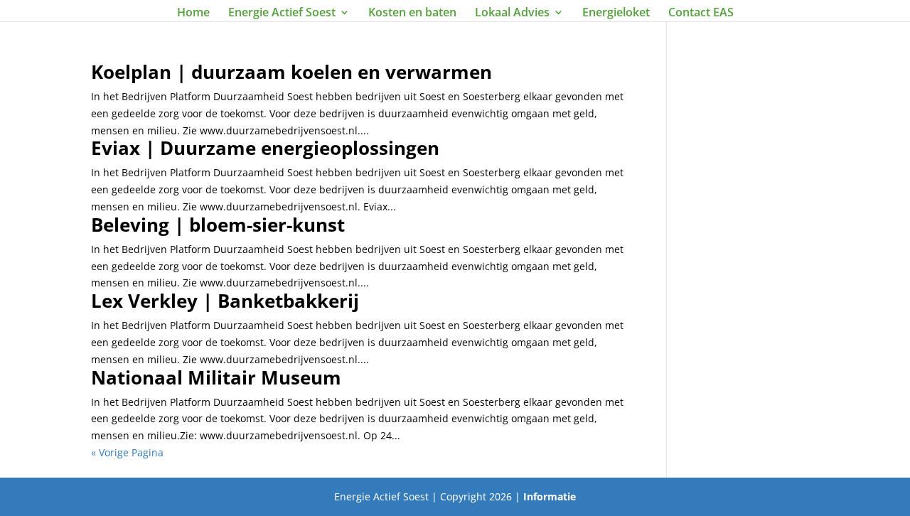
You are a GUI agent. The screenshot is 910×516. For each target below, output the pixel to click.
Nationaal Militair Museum (216, 377)
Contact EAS (701, 13)
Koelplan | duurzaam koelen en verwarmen (291, 72)
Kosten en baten (412, 13)
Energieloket (616, 13)
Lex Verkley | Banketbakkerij (225, 300)
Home (193, 13)
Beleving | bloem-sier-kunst (218, 224)
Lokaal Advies (512, 13)
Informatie (549, 496)
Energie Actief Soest (282, 13)
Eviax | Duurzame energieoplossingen (265, 148)
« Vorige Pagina (127, 452)
